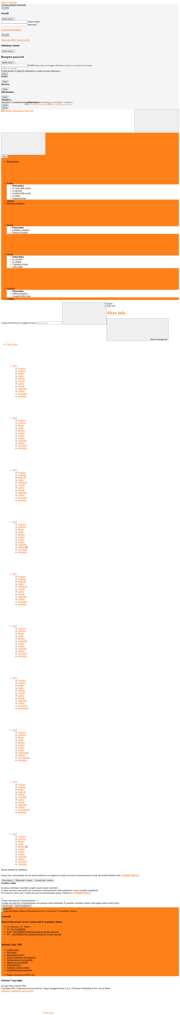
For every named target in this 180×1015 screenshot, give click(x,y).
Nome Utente (34, 22)
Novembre (22, 394)
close (4, 156)
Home (109, 303)
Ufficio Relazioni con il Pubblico (21, 957)
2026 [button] (14, 366)
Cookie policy (13, 950)
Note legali (11, 952)
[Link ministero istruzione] (13, 5)
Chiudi (4, 82)
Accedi (5, 8)
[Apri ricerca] (156, 120)
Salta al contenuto (9, 2)
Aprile (21, 376)
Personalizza (7, 880)
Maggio (21, 378)
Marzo (21, 373)
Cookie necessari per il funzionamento (18, 900)
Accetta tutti (44, 880)
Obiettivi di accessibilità (17, 962)
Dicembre (22, 396)
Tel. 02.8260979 (18, 929)
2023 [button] (14, 522)
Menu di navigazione (158, 339)
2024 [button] (14, 470)
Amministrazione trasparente (19, 970)
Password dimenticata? (11, 30)
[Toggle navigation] (23, 144)
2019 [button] (14, 730)
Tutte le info (12, 344)
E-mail (31, 65)
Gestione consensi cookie (18, 967)
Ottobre (21, 391)
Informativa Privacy (15, 955)
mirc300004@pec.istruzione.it (62, 104)
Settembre (22, 388)
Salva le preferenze (23, 906)
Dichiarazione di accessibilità (19, 960)
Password (32, 24)
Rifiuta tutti (24, 880)
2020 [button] (14, 678)
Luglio (21, 383)
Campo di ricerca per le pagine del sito (18, 323)
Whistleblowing (14, 965)
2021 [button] (14, 626)
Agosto (21, 386)
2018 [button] (14, 782)
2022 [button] (14, 574)
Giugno (21, 381)
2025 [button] (14, 418)
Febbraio (22, 371)
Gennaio (22, 368)
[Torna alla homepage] (17, 110)
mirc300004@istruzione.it (39, 104)
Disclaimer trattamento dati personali (17, 991)
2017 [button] (14, 834)
